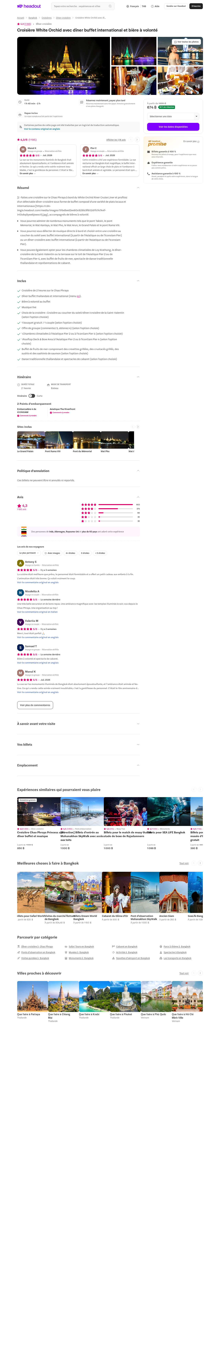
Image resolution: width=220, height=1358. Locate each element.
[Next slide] (137, 139)
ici (78, 296)
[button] (63, 66)
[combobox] (82, 6)
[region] (41, 811)
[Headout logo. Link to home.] (29, 6)
